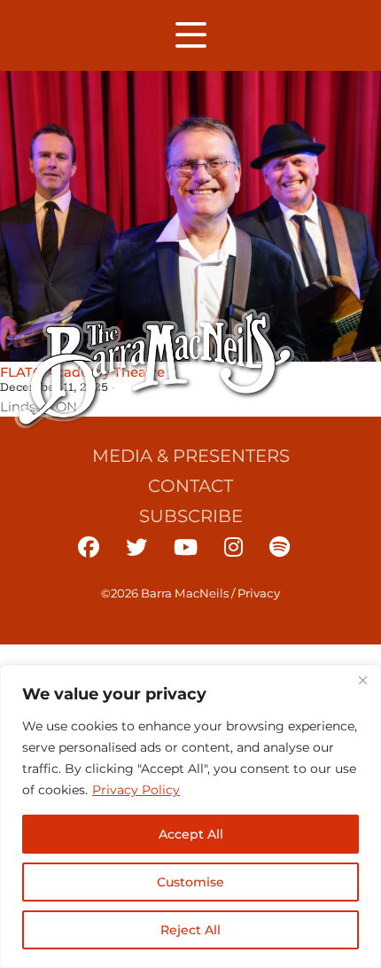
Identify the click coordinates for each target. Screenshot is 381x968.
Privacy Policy (136, 790)
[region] (190, 816)
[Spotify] (279, 547)
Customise (190, 882)
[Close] (362, 680)
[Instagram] (233, 547)
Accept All (191, 834)
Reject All (190, 930)
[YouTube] (186, 547)
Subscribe (191, 516)
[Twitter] (136, 547)
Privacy (258, 593)
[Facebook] (88, 547)
